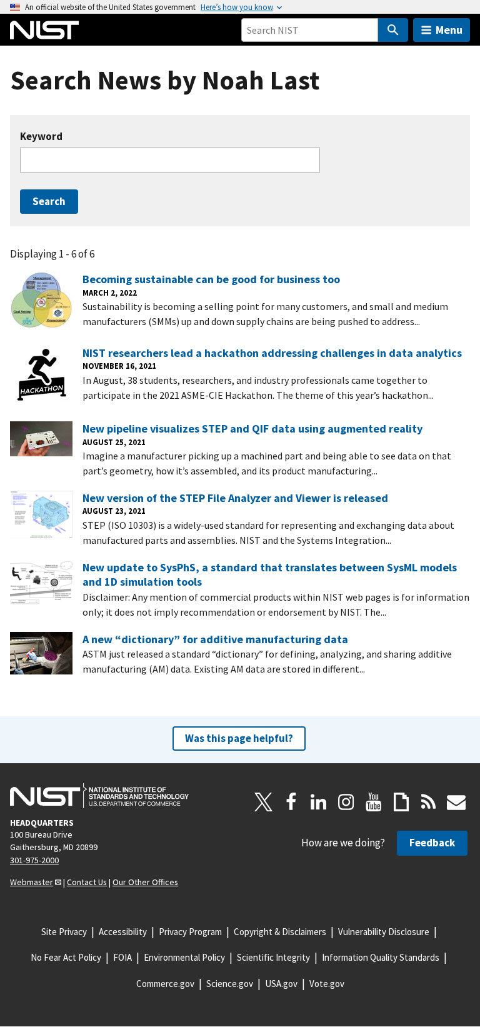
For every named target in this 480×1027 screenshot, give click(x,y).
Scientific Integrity (273, 957)
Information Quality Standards (380, 957)
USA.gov (281, 983)
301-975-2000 (34, 860)
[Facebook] (291, 802)
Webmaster (31, 882)
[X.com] (264, 802)
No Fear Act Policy (66, 957)
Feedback (432, 842)
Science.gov (229, 983)
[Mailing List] (456, 802)
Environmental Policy (184, 957)
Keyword (41, 137)
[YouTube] (374, 802)
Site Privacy (64, 932)
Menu (449, 30)
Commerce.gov (165, 983)
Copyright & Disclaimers (280, 932)
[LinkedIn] (318, 802)
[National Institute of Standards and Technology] (99, 795)
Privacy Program (190, 932)
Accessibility (123, 932)
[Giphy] (401, 802)
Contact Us (87, 882)
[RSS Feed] (428, 802)
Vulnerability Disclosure (383, 932)
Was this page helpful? (239, 738)
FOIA (122, 957)
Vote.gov (326, 983)
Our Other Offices (145, 882)
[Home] (44, 30)
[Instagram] (346, 802)
